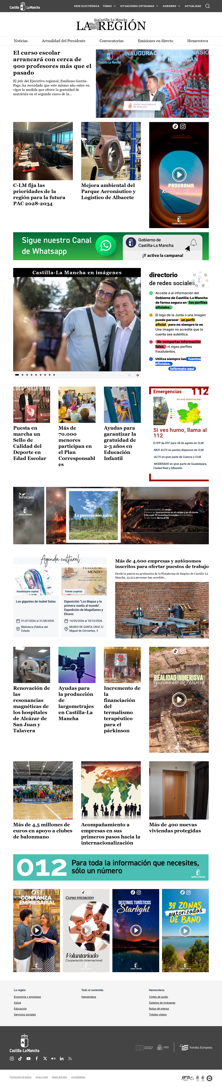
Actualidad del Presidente (64, 41)
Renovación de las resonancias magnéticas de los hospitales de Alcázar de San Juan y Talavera (31, 709)
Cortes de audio (158, 997)
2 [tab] (22, 375)
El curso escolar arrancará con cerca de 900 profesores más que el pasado (52, 63)
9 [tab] (54, 375)
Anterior (130, 375)
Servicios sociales (25, 1014)
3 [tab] (27, 375)
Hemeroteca (197, 41)
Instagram (12, 1058)
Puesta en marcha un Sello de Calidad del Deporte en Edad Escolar (29, 443)
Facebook (37, 1058)
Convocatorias (112, 41)
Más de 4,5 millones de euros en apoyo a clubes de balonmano (42, 830)
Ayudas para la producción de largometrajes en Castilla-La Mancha (76, 703)
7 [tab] (45, 375)
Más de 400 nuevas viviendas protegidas (175, 827)
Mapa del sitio (59, 1077)
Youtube (28, 1058)
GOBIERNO (169, 6)
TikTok (20, 1058)
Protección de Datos (20, 1077)
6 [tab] (40, 375)
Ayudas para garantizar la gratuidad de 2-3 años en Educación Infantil (120, 443)
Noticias (21, 41)
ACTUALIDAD (193, 6)
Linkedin (62, 1058)
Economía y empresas (27, 997)
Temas (107, 6)
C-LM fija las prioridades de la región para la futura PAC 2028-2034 (39, 194)
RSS (70, 1058)
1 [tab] (17, 375)
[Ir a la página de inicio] (25, 6)
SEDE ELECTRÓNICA (86, 6)
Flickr (53, 1058)
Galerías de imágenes (162, 1002)
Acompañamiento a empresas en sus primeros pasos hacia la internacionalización (110, 834)
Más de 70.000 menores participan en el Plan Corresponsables (76, 446)
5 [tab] (36, 375)
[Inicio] (57, 1043)
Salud (17, 1002)
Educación (20, 1008)
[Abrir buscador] (207, 6)
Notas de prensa (159, 1008)
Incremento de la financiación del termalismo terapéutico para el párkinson (122, 709)
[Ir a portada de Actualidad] (111, 25)
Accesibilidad (78, 1077)
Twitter (45, 1058)
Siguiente (137, 375)
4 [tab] (31, 375)
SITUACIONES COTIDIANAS (137, 6)
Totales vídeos (158, 1014)
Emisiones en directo (155, 41)
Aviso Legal (42, 1077)
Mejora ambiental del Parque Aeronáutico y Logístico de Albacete (108, 191)
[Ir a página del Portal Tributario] (111, 515)
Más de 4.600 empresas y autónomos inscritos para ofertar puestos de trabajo (162, 563)
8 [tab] (49, 375)
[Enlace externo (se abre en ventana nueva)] (179, 175)
